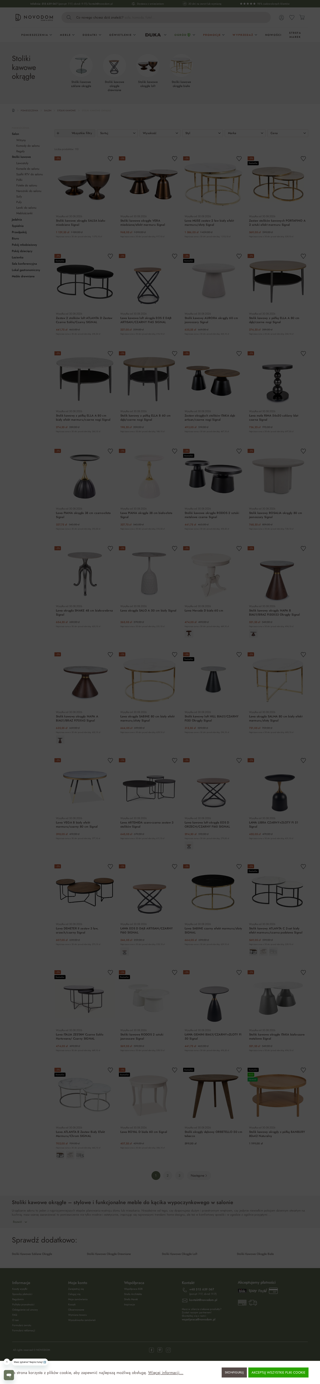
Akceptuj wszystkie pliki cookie (278, 1372)
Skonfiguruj (234, 1372)
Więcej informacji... (165, 1372)
